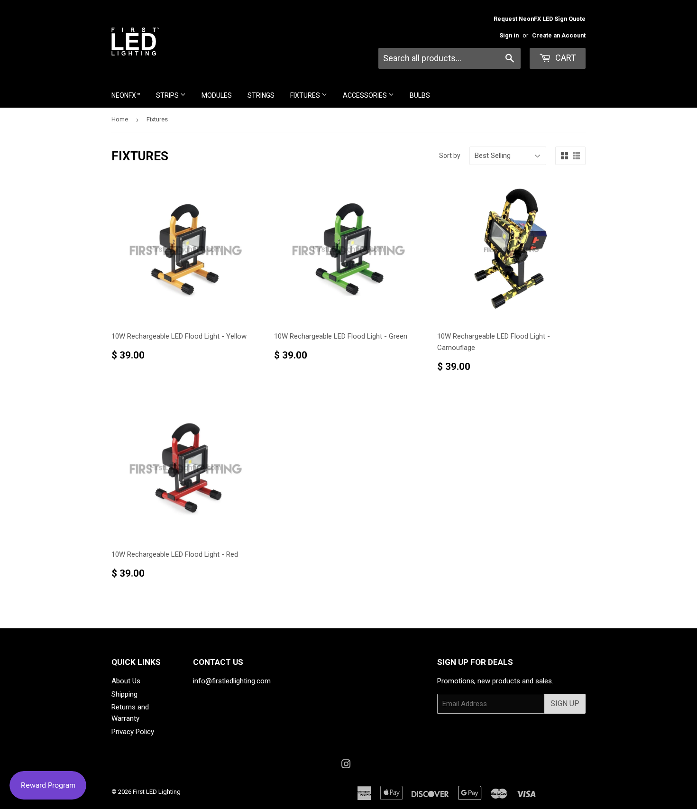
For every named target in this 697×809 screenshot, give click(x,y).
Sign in (509, 35)
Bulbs (420, 95)
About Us (125, 681)
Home (119, 119)
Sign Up (564, 703)
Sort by (449, 155)
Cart (564, 58)
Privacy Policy (132, 731)
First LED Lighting (157, 791)
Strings (261, 95)
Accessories (365, 95)
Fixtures (305, 95)
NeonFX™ (125, 95)
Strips (168, 95)
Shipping (124, 694)
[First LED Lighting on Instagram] (346, 765)
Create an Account (559, 35)
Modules (217, 95)
